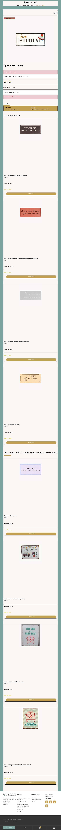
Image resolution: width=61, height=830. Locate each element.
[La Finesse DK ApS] (9, 794)
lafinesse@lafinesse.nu (22, 804)
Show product (31, 193)
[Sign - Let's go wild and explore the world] (30, 734)
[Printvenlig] (57, 10)
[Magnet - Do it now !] (30, 485)
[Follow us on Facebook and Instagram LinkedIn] (54, 802)
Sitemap (19, 811)
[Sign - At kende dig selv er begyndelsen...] (30, 311)
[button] (54, 13)
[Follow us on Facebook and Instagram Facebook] (46, 802)
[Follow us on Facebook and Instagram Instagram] (50, 802)
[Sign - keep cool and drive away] (30, 651)
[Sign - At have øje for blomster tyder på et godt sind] (30, 228)
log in (35, 109)
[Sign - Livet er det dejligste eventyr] (30, 145)
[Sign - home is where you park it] (30, 568)
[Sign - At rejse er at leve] (30, 394)
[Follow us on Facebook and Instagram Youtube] (46, 805)
